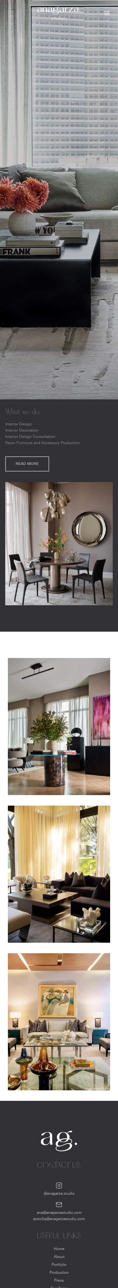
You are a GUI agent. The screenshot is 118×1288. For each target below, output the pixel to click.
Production (59, 1272)
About (59, 1256)
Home (59, 1248)
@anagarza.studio (59, 1193)
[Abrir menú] (105, 13)
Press (59, 1280)
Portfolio (59, 1264)
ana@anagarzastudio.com (59, 1212)
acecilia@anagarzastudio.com (59, 1218)
